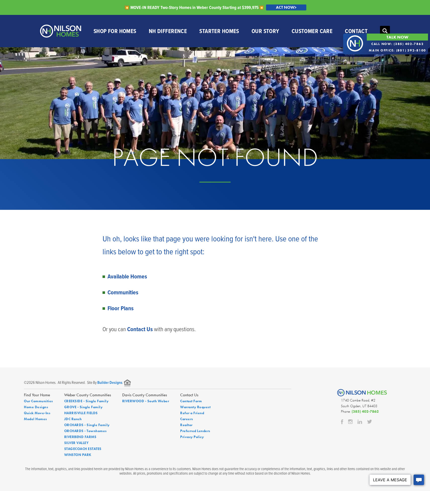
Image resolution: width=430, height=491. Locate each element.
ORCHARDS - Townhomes (85, 431)
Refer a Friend (192, 413)
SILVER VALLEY (76, 443)
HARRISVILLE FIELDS (81, 413)
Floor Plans (121, 308)
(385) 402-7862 (365, 411)
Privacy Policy (192, 437)
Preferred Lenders (195, 431)
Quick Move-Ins (37, 413)
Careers (186, 419)
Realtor (186, 425)
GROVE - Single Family (83, 407)
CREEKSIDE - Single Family (86, 401)
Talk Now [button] (397, 37)
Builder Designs (109, 382)
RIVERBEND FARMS (80, 437)
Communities (123, 292)
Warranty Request (195, 407)
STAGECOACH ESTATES (83, 448)
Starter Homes (219, 31)
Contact (356, 31)
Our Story (265, 31)
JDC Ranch (73, 419)
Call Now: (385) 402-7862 (397, 44)
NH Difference (168, 31)
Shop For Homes (115, 31)
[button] (385, 31)
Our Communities (38, 401)
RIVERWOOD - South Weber (145, 401)
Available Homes (127, 276)
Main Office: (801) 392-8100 (397, 50)
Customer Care (312, 31)
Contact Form (191, 401)
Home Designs (36, 407)
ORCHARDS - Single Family (87, 425)
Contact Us (140, 329)
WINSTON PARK (77, 454)
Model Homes (35, 419)
